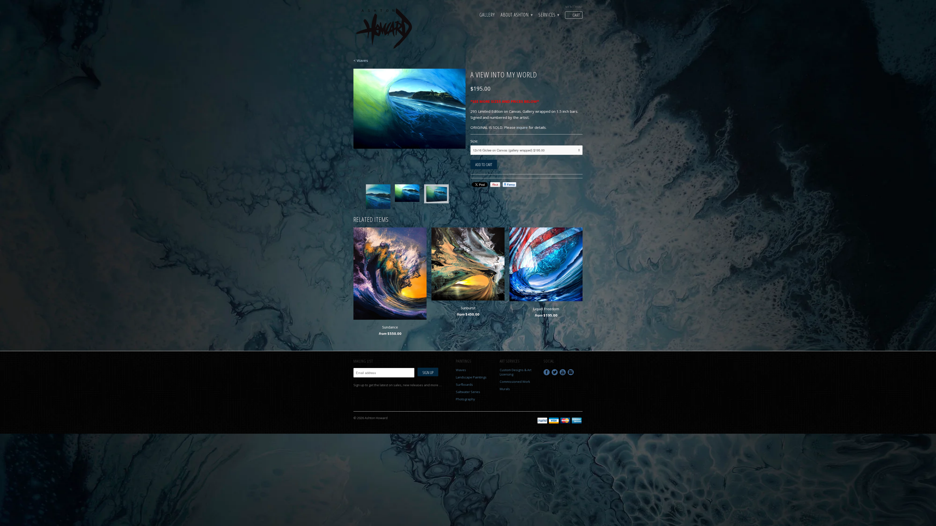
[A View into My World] (426, 112)
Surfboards (464, 384)
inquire (522, 127)
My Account (574, 7)
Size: (474, 141)
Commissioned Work (515, 381)
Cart (576, 15)
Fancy (509, 184)
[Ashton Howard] (385, 29)
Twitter (555, 372)
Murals (505, 389)
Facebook (547, 372)
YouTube (563, 372)
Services (548, 15)
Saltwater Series (468, 392)
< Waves (360, 60)
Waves (461, 370)
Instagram (571, 372)
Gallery (487, 15)
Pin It (495, 184)
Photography (465, 399)
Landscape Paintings (471, 377)
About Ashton (517, 15)
